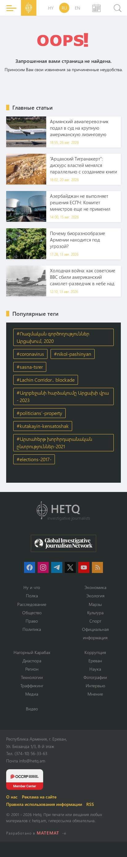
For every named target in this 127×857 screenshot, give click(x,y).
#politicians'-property (39, 413)
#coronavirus (30, 354)
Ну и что (31, 587)
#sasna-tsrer (30, 367)
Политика (32, 629)
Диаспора (32, 661)
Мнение (95, 694)
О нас (12, 797)
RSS (90, 804)
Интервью (95, 685)
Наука (95, 669)
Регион (32, 669)
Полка (32, 596)
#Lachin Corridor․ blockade (46, 379)
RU (64, 8)
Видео (32, 709)
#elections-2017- (34, 459)
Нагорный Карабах (32, 652)
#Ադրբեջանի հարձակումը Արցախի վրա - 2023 (63, 396)
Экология (95, 596)
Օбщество (32, 612)
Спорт (95, 621)
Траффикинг (31, 685)
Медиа (31, 694)
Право (32, 621)
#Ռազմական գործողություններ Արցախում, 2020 (53, 337)
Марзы (95, 604)
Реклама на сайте (39, 797)
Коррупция (95, 652)
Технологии (32, 677)
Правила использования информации (44, 804)
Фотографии (95, 677)
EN (77, 8)
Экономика (95, 587)
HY (51, 8)
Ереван (95, 661)
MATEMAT (48, 833)
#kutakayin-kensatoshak (43, 426)
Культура (95, 612)
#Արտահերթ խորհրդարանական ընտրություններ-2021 (54, 442)
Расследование (31, 604)
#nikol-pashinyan (72, 354)
